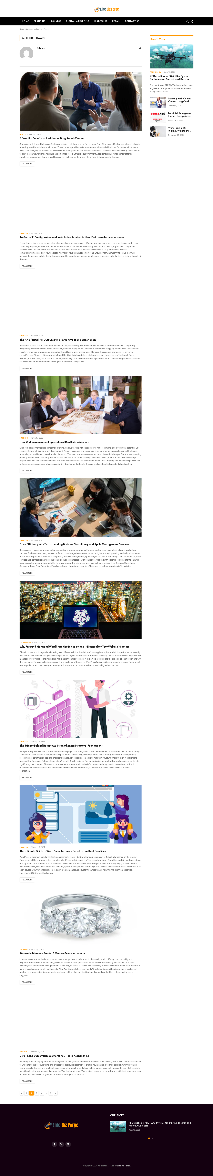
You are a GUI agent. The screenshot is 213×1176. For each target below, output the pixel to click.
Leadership (100, 21)
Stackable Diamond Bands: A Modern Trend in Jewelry (52, 953)
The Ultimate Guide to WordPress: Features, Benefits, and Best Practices (63, 851)
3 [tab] (154, 1138)
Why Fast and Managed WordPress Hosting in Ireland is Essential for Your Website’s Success (74, 647)
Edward (41, 48)
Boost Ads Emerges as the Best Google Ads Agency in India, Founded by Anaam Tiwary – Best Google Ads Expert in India (179, 115)
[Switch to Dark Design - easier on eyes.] (192, 21)
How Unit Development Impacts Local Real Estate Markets (54, 442)
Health (23, 134)
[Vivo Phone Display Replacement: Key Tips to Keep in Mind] (81, 1019)
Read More (27, 164)
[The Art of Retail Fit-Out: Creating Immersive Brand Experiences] (81, 303)
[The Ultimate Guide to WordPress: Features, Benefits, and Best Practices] (81, 814)
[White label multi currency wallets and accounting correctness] (158, 131)
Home (25, 21)
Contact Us (132, 21)
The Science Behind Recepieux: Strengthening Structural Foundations (61, 746)
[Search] (187, 21)
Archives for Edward (34, 29)
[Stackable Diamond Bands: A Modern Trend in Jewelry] (81, 917)
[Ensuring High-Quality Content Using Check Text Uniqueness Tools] (158, 102)
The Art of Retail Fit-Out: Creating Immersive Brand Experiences (58, 340)
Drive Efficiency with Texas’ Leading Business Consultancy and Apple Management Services (74, 544)
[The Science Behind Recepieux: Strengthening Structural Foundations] (81, 709)
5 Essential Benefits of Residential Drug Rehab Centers (52, 138)
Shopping (24, 949)
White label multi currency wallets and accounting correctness (180, 129)
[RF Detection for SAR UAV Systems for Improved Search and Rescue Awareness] (171, 56)
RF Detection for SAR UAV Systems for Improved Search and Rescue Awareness (170, 78)
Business (56, 21)
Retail (116, 21)
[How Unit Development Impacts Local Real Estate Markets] (81, 405)
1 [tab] (149, 1138)
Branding (40, 21)
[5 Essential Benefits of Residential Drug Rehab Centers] (81, 101)
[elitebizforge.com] (106, 8)
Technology (25, 643)
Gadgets (23, 1052)
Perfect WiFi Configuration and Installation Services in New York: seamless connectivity (72, 237)
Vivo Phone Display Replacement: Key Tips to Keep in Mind (54, 1056)
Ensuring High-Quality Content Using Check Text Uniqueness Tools (179, 100)
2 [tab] (151, 1138)
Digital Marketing (77, 21)
